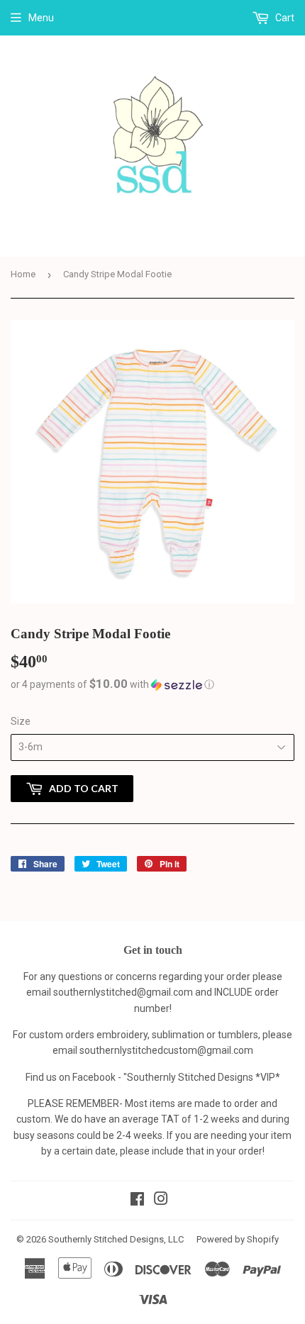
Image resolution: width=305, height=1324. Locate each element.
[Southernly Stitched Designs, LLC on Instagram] (161, 1200)
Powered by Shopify (237, 1239)
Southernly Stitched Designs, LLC (116, 1239)
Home (23, 274)
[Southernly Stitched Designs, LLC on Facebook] (137, 1200)
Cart (283, 17)
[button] (152, 684)
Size (20, 721)
